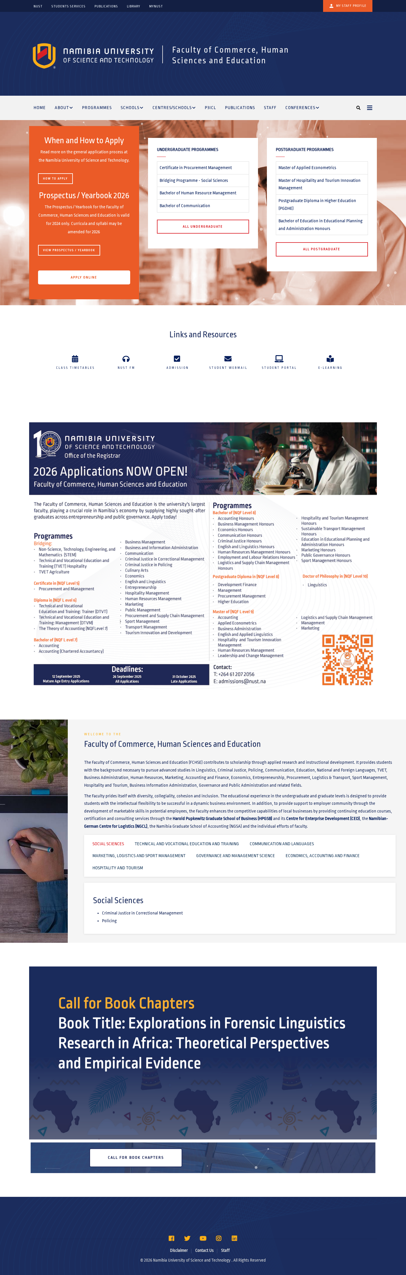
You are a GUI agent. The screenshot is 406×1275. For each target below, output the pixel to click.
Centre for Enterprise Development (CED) (323, 818)
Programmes (97, 107)
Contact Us (204, 1250)
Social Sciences (108, 843)
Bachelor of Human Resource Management (198, 193)
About (62, 107)
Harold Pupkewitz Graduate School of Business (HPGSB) (222, 818)
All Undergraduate (203, 226)
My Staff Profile (351, 5)
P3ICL (210, 107)
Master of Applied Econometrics (307, 167)
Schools (130, 107)
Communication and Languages (282, 843)
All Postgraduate (321, 249)
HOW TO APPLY (55, 178)
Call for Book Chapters (136, 1158)
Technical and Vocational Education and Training (187, 843)
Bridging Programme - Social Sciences (194, 180)
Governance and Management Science (235, 855)
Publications (240, 107)
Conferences (300, 107)
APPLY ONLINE (84, 277)
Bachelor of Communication (185, 205)
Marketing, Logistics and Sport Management (138, 855)
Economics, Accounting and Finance (323, 855)
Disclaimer (179, 1250)
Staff (270, 107)
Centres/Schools (172, 107)
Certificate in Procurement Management (196, 167)
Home (40, 107)
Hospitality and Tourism (117, 867)
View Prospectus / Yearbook (69, 250)
